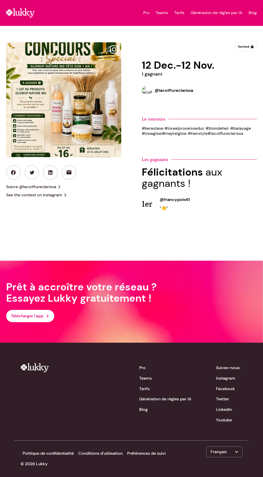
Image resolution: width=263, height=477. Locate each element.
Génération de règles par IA (216, 12)
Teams (162, 12)
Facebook (225, 388)
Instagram (225, 378)
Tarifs (179, 12)
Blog (253, 12)
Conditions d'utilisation (100, 453)
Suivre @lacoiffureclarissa (34, 187)
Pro (146, 12)
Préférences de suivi (146, 453)
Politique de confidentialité (48, 453)
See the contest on (37, 195)
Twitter (222, 399)
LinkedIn (224, 409)
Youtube (224, 420)
